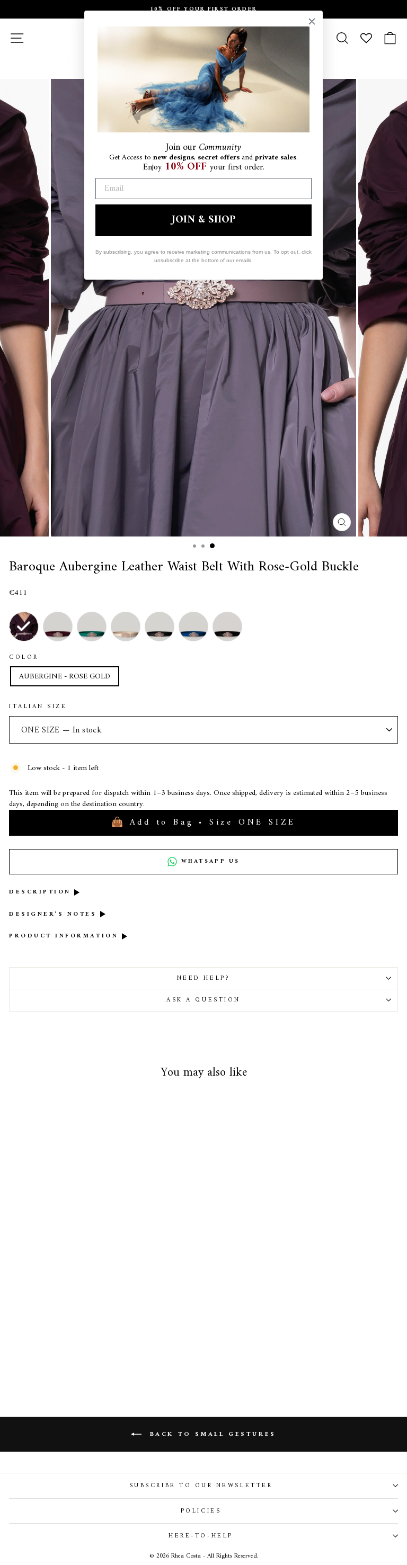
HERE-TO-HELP (201, 1536)
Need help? (203, 978)
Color (24, 657)
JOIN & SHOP (203, 220)
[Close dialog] (311, 21)
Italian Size (38, 706)
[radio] (24, 626)
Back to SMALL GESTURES (211, 1434)
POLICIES (201, 1511)
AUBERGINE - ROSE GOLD (64, 676)
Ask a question (203, 1000)
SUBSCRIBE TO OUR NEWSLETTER (200, 1485)
